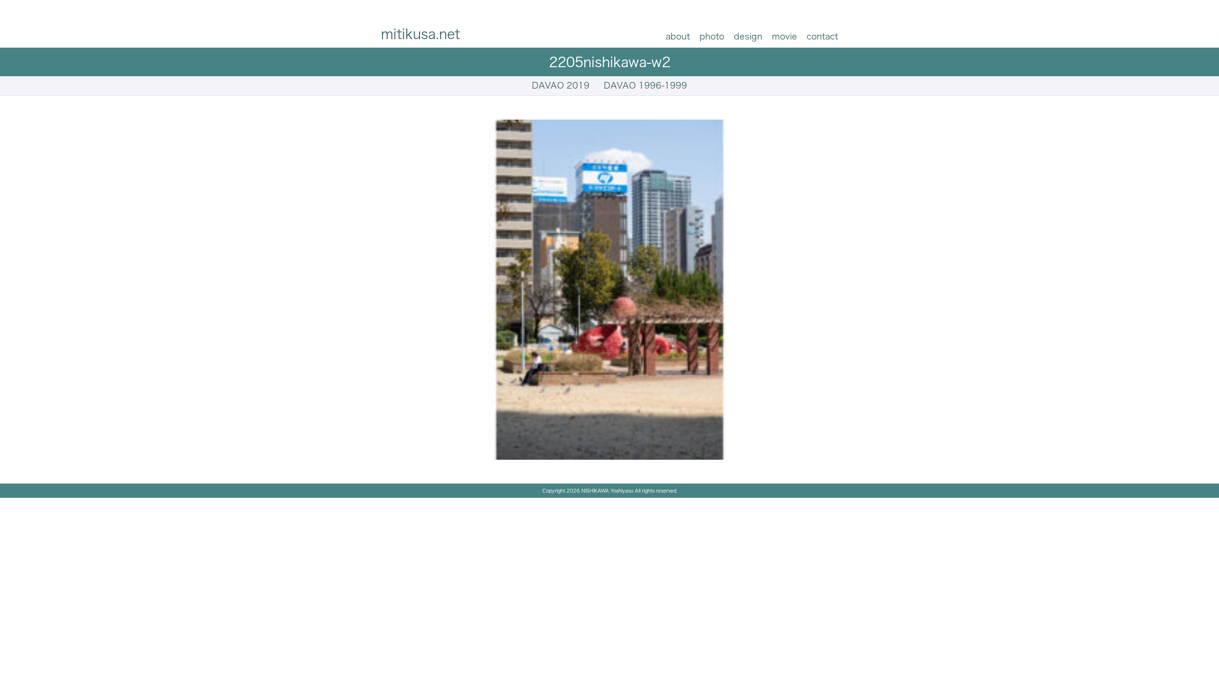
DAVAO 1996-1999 (645, 85)
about (678, 36)
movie (784, 36)
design (748, 36)
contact (822, 36)
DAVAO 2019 (561, 85)
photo (711, 36)
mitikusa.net (420, 33)
